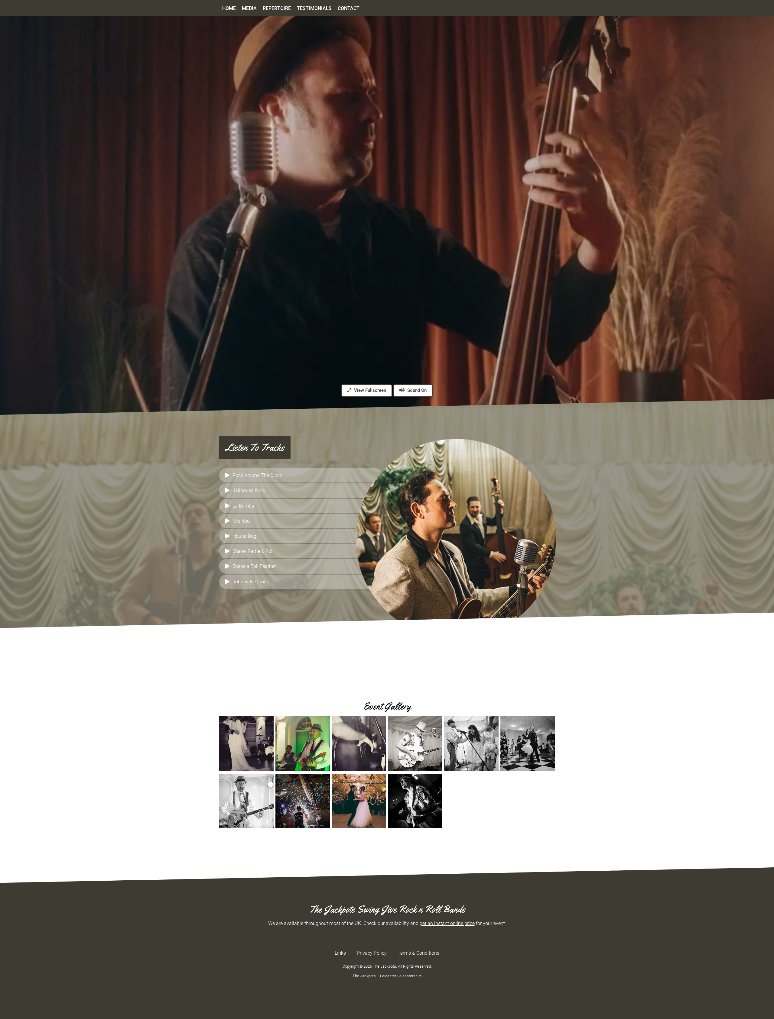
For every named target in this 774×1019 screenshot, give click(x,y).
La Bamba (243, 506)
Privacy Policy (372, 953)
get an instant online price (447, 923)
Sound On (416, 390)
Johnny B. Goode (251, 582)
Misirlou (241, 521)
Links (340, 953)
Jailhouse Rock (249, 490)
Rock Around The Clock (257, 475)
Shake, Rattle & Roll (253, 551)
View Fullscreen (369, 390)
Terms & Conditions (418, 953)
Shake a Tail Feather (254, 566)
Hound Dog (244, 536)
